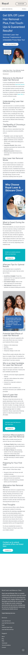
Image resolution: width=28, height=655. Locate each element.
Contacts (4, 647)
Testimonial (4, 643)
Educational (6, 74)
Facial (3, 625)
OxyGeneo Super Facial (7, 627)
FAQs (3, 640)
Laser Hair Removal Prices (8, 629)
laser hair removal (19, 84)
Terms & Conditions (6, 645)
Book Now (21, 3)
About (3, 636)
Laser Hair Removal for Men (8, 623)
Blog (3, 638)
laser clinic (20, 94)
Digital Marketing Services (8, 613)
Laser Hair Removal (6, 620)
